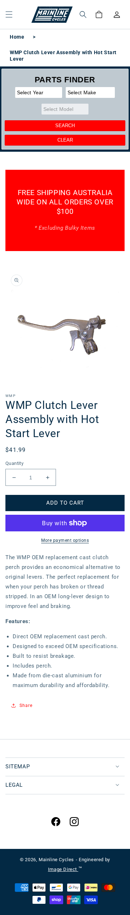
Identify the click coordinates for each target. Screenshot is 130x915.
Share (26, 705)
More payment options (65, 540)
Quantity (14, 463)
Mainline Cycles (56, 859)
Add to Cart (65, 503)
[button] (9, 14)
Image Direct (63, 869)
